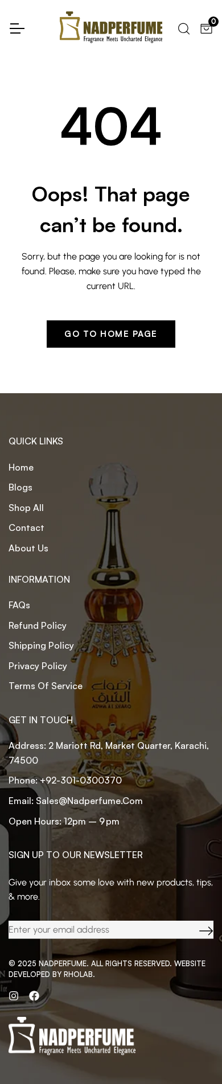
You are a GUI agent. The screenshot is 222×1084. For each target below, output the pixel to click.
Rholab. (79, 974)
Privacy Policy (38, 665)
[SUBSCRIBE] (197, 930)
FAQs (19, 605)
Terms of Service (46, 685)
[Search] (183, 27)
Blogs (20, 487)
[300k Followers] (34, 995)
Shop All (26, 507)
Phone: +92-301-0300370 (65, 780)
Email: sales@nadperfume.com (76, 800)
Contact (26, 527)
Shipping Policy (41, 645)
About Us (28, 548)
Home (21, 467)
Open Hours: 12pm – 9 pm (64, 821)
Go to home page (111, 333)
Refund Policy (38, 625)
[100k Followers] (14, 995)
